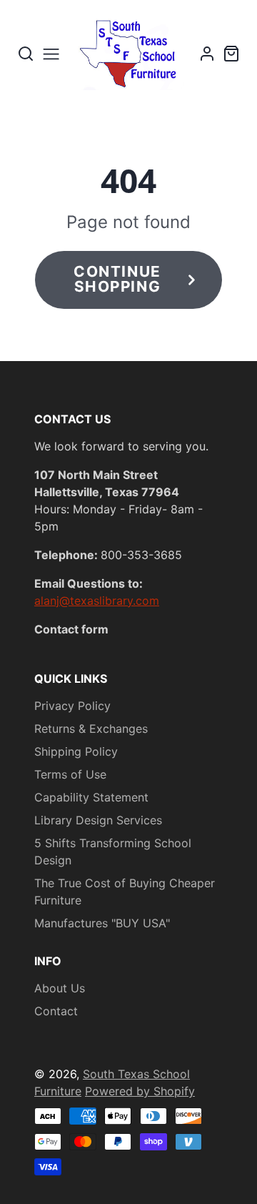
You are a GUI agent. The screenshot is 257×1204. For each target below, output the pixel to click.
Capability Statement (91, 797)
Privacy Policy (72, 706)
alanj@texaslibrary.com (96, 600)
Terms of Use (70, 774)
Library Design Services (98, 820)
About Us (59, 988)
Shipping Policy (76, 751)
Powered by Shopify (140, 1091)
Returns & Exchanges (91, 728)
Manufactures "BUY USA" (102, 923)
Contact (56, 1011)
